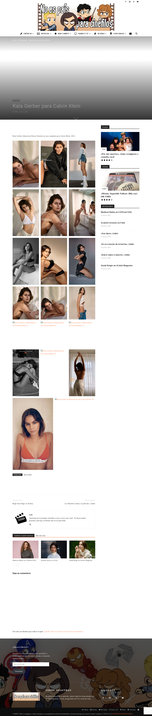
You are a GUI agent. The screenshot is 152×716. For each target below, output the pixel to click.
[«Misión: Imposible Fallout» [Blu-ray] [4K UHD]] (120, 181)
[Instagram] (129, 1)
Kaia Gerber (28, 474)
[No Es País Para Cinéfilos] (76, 17)
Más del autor (40, 536)
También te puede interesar (23, 536)
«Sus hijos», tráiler (109, 233)
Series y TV (83, 34)
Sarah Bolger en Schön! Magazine (80, 560)
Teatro (100, 34)
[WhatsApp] (40, 489)
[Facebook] (126, 1)
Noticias (45, 34)
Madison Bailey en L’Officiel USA (24, 560)
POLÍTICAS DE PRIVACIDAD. (123, 714)
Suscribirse (19, 671)
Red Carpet (63, 34)
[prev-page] (14, 565)
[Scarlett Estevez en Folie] (54, 549)
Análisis (104, 188)
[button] (136, 34)
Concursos (118, 34)
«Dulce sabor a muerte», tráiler (115, 255)
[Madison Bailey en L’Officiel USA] (25, 549)
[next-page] (17, 565)
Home (15, 40)
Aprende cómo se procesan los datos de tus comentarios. (64, 631)
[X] (133, 1)
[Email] (45, 489)
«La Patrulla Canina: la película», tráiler (79, 504)
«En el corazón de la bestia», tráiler (117, 244)
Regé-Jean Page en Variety (23, 504)
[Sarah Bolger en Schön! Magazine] (82, 549)
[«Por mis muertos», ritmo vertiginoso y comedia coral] (120, 141)
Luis (16, 111)
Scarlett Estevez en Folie (49, 560)
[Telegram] (51, 489)
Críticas (28, 34)
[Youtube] (137, 1)
